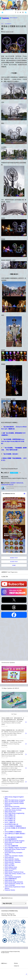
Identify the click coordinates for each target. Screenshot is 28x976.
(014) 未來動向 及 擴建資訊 (13, 826)
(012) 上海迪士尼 (10, 822)
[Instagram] (17, 12)
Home (2, 23)
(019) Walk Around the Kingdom (14, 841)
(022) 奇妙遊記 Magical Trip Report (15, 847)
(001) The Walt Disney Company (15, 800)
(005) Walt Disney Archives (13, 810)
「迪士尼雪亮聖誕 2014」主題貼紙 (13, 549)
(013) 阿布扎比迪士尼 (11, 824)
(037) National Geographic (13, 877)
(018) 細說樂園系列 (11, 839)
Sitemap (16, 963)
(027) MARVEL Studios (12, 859)
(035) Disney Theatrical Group (14, 872)
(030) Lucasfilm (9, 864)
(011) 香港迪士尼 (8, 23)
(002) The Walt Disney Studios (14, 801)
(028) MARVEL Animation (13, 860)
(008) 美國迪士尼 (10, 815)
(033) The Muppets (10, 869)
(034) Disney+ (9, 870)
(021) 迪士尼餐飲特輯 (11, 846)
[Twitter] (20, 12)
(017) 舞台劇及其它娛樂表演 (13, 837)
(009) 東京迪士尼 (10, 817)
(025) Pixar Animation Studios (14, 856)
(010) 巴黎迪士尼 (10, 819)
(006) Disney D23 (10, 811)
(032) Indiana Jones (11, 867)
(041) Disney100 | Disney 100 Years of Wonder (14, 884)
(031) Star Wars (9, 865)
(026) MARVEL (9, 857)
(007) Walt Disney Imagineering (14, 813)
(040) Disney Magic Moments (14, 882)
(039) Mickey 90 (10, 880)
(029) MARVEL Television (13, 862)
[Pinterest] (23, 12)
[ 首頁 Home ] (4, 963)
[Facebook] (15, 12)
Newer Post (14, 557)
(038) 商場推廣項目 (11, 878)
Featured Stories (10, 890)
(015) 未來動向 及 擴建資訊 (13, 831)
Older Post (14, 561)
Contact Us (16, 965)
